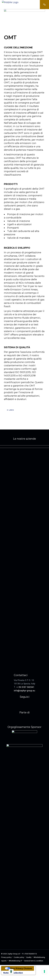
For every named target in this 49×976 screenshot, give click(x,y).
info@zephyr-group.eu (24, 690)
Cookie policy (19, 957)
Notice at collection (13, 972)
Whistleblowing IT (15, 961)
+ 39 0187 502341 (25, 687)
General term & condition (33, 961)
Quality (28, 957)
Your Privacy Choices (21, 968)
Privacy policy (6, 957)
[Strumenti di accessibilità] (11, 971)
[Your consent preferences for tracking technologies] (44, 971)
